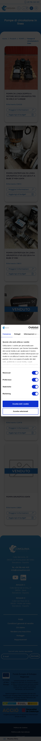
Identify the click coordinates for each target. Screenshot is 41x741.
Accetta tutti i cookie (20, 404)
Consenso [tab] (7, 334)
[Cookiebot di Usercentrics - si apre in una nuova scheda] (28, 327)
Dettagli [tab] (17, 334)
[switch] (35, 380)
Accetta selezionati (20, 411)
